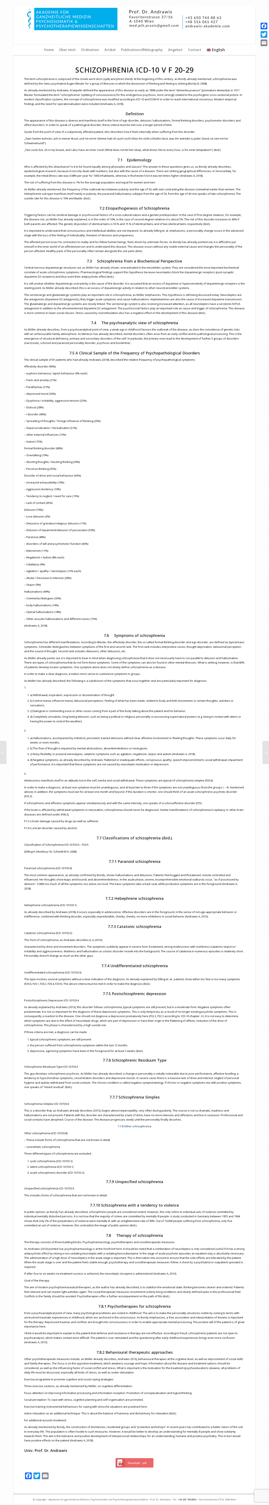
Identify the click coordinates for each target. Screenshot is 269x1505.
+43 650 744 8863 (187, 1499)
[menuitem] (49, 49)
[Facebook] (264, 26)
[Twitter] (264, 34)
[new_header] (134, 25)
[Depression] (3, 752)
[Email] (264, 43)
